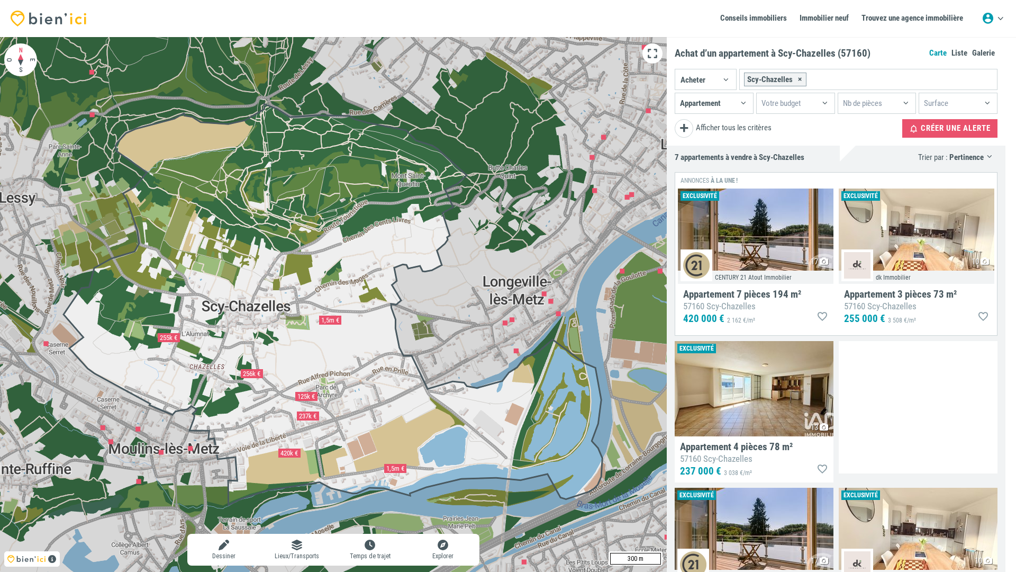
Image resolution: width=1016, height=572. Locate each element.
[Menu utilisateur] (992, 18)
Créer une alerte (955, 128)
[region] (333, 304)
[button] (706, 79)
